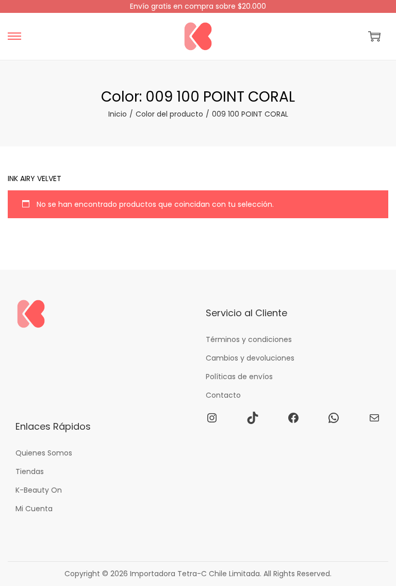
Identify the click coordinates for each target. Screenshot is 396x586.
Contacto (223, 395)
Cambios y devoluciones (250, 358)
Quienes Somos (43, 453)
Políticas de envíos (239, 376)
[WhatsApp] (333, 418)
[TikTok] (252, 418)
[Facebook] (293, 418)
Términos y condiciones (249, 339)
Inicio (117, 114)
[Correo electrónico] (374, 418)
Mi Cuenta (34, 508)
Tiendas (29, 471)
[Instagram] (212, 418)
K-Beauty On (38, 490)
